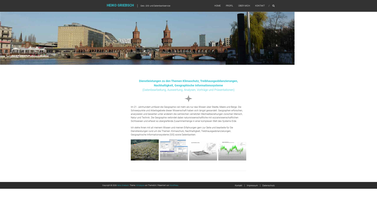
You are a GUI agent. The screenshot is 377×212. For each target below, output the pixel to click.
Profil (229, 5)
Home (217, 5)
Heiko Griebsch (120, 5)
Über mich (244, 5)
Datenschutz (268, 185)
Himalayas (140, 185)
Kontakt (260, 5)
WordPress (174, 185)
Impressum (252, 185)
